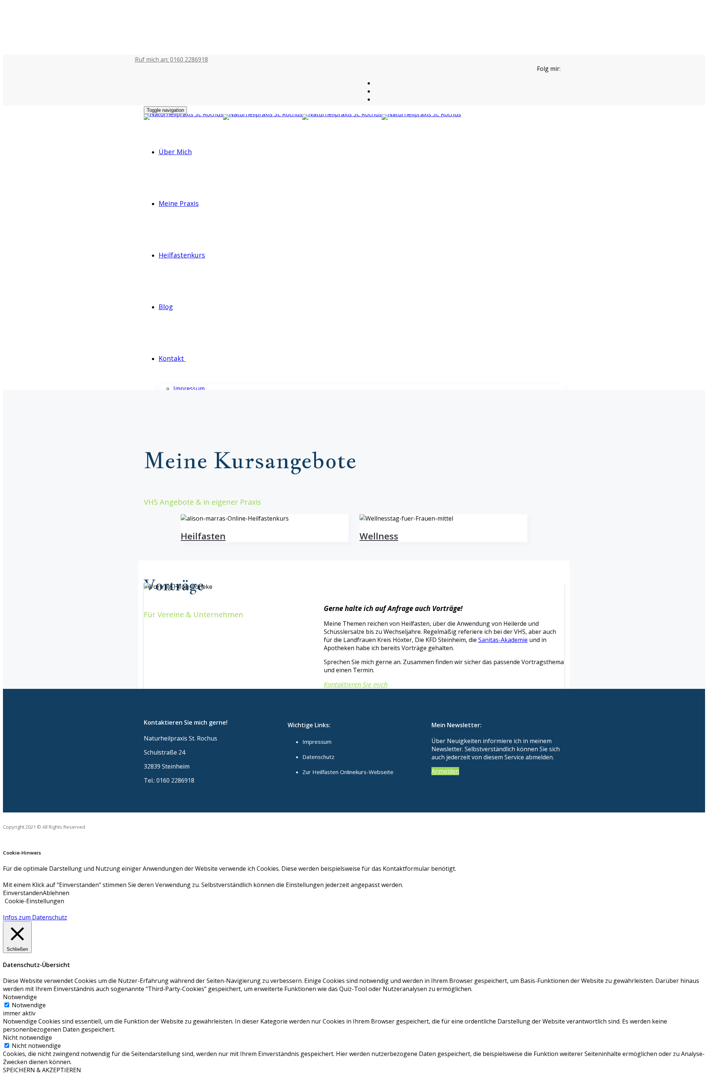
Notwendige (29, 1005)
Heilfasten (203, 536)
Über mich (175, 151)
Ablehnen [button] (56, 893)
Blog (166, 306)
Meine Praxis (179, 203)
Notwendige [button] (20, 997)
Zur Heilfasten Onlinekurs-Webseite (347, 772)
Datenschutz (318, 756)
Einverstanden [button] (23, 893)
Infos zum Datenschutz (35, 917)
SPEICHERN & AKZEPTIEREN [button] (42, 1070)
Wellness (379, 536)
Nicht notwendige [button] (27, 1037)
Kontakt (171, 358)
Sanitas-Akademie (503, 640)
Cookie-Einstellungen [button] (34, 901)
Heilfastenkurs (182, 255)
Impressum (189, 388)
